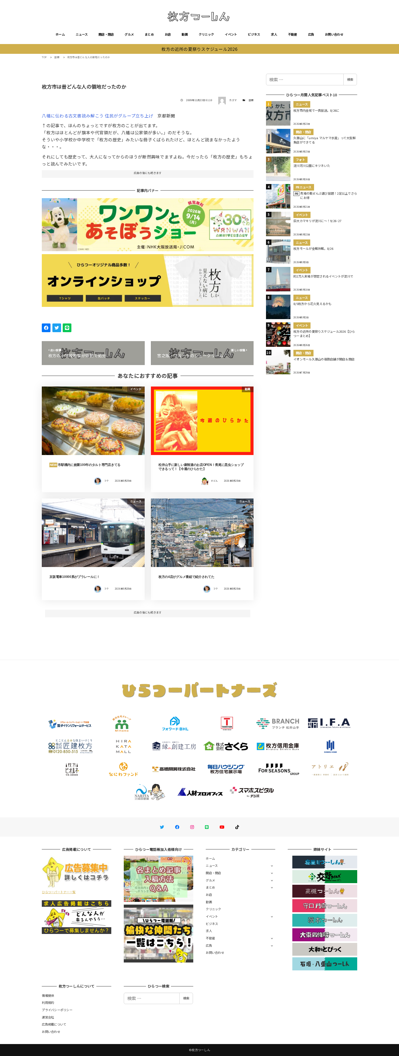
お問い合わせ (334, 34)
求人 (274, 34)
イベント (231, 34)
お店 (168, 34)
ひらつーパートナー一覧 (58, 892)
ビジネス (254, 34)
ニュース (82, 34)
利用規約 (48, 1002)
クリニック (206, 34)
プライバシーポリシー (57, 1010)
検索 (350, 79)
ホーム (60, 34)
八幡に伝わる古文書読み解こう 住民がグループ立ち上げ (97, 116)
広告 (311, 34)
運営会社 (48, 1017)
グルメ (129, 34)
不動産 (292, 34)
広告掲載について (54, 1024)
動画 (185, 34)
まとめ (149, 34)
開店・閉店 (106, 34)
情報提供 (48, 995)
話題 (251, 100)
